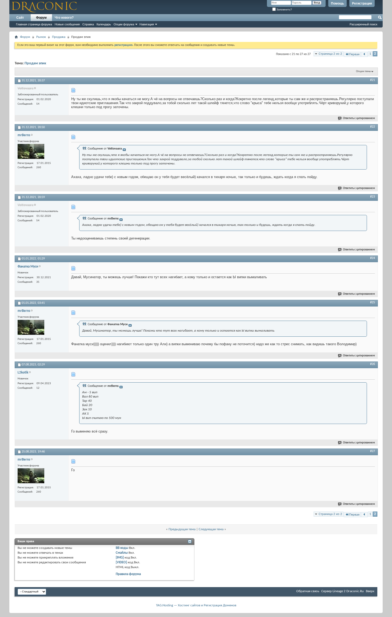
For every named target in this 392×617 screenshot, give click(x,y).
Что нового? (64, 17)
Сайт (20, 17)
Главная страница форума (34, 24)
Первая (354, 54)
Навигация (146, 24)
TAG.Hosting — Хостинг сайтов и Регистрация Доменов (196, 605)
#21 (372, 80)
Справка (88, 24)
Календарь (104, 24)
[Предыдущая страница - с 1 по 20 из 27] (364, 54)
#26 (372, 364)
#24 (372, 258)
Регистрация (362, 3)
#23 (372, 196)
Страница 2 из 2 (330, 54)
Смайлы (122, 553)
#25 (372, 302)
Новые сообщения (67, 24)
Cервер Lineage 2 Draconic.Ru (342, 591)
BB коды (122, 548)
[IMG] (120, 557)
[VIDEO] (121, 562)
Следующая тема (211, 529)
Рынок (41, 37)
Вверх (370, 591)
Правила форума (128, 574)
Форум (41, 17)
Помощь (337, 3)
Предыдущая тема (182, 529)
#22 (372, 126)
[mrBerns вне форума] (31, 152)
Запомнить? (284, 9)
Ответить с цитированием (359, 118)
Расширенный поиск (363, 24)
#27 (372, 451)
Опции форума (124, 24)
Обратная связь (307, 591)
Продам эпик (35, 63)
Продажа (58, 37)
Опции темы (363, 71)
